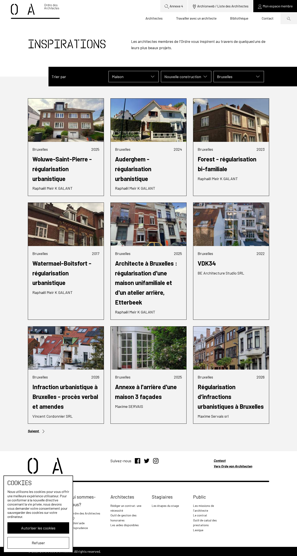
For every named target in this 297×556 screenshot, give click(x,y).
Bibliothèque (239, 18)
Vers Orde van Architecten (233, 466)
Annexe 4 (176, 6)
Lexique (198, 530)
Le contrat (200, 515)
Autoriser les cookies (38, 528)
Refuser (38, 542)
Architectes (154, 18)
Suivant (34, 431)
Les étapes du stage (165, 505)
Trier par (59, 76)
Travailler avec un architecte (196, 18)
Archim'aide (77, 523)
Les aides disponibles (124, 525)
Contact (268, 18)
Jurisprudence (78, 528)
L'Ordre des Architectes (84, 513)
